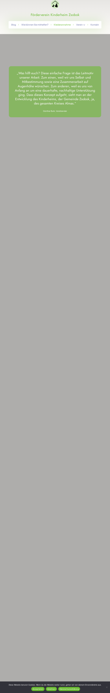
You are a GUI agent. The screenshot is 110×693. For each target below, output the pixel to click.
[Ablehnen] (106, 687)
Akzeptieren (38, 689)
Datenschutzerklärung (69, 689)
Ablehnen (51, 689)
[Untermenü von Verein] (84, 25)
